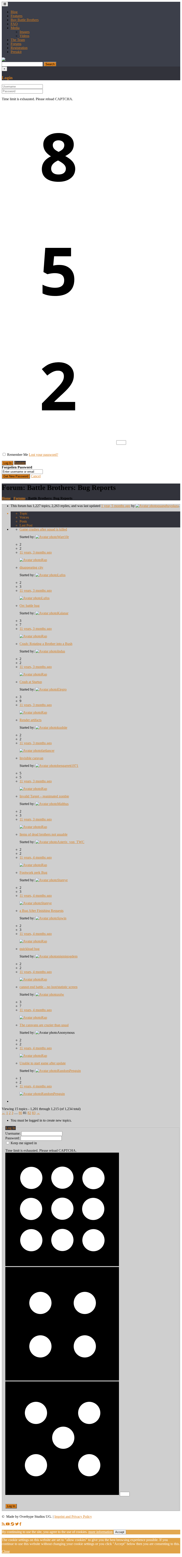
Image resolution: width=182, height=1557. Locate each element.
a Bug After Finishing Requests (41, 911)
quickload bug (30, 949)
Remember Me (17, 454)
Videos (24, 36)
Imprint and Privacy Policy (73, 1516)
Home (6, 498)
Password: (13, 1138)
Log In (11, 1506)
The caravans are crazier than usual (44, 1025)
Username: (13, 1133)
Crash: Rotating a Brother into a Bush (46, 644)
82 (29, 1113)
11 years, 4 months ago (36, 857)
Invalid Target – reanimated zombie (44, 796)
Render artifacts (31, 720)
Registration (19, 48)
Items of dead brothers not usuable (43, 834)
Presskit (16, 52)
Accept (119, 1532)
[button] (3, 60)
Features (16, 16)
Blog (14, 12)
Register (20, 463)
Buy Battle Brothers (25, 20)
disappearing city (31, 567)
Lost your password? (43, 454)
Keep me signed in (24, 1143)
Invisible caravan (31, 758)
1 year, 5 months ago (115, 506)
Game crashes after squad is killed (43, 529)
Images (25, 32)
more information (100, 1532)
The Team (18, 40)
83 (34, 1113)
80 (20, 1113)
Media (15, 28)
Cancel (36, 476)
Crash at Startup (31, 682)
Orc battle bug (30, 605)
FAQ (14, 24)
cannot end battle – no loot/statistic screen (48, 987)
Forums (16, 44)
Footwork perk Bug (33, 872)
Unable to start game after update (43, 1063)
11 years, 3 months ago (36, 552)
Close (6, 1551)
